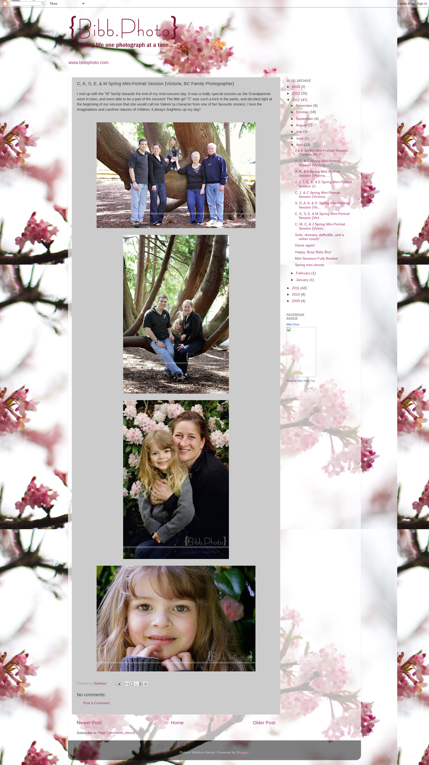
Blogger (243, 752)
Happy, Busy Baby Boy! (313, 252)
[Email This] (126, 683)
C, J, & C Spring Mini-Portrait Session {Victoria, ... (317, 195)
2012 (296, 100)
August (302, 125)
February (303, 273)
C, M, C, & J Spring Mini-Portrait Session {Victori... (320, 226)
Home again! (305, 245)
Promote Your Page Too (300, 380)
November (304, 105)
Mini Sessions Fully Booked (316, 258)
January (303, 280)
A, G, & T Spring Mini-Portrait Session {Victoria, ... (318, 163)
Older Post (264, 722)
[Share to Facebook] (141, 683)
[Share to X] (136, 683)
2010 (296, 294)
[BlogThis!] (131, 683)
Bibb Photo (292, 324)
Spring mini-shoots (309, 265)
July (299, 132)
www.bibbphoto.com (88, 62)
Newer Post (89, 722)
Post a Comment (96, 703)
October (303, 112)
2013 (296, 93)
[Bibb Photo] (301, 376)
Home (177, 722)
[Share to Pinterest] (145, 683)
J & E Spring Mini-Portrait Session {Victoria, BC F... (321, 152)
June (300, 138)
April (300, 145)
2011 (296, 288)
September (305, 119)
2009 (296, 301)
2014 (296, 87)
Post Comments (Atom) (116, 733)
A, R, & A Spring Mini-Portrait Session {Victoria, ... (317, 173)
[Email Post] (117, 683)
